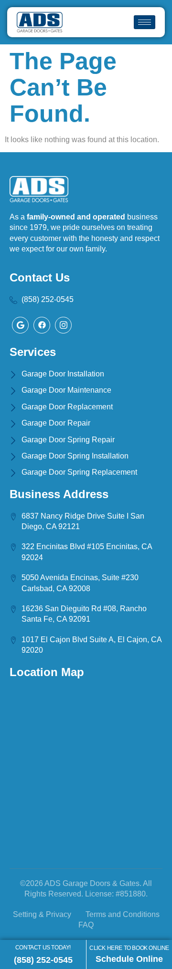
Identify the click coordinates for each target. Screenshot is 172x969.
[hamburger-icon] (144, 22)
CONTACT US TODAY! (43, 947)
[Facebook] (20, 325)
